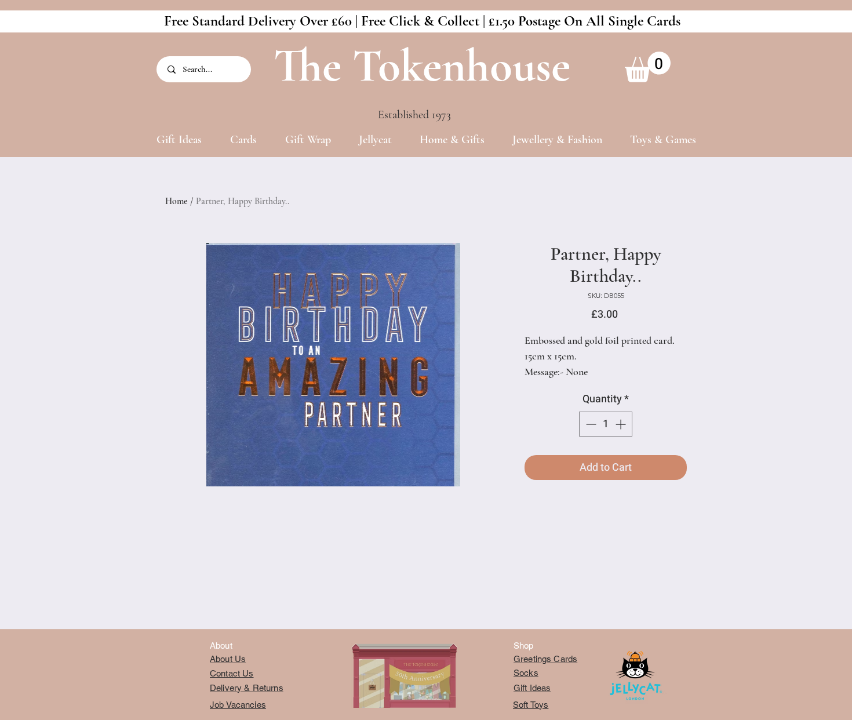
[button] (648, 67)
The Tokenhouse (422, 66)
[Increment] (622, 424)
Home (176, 201)
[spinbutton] (606, 424)
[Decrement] (590, 424)
